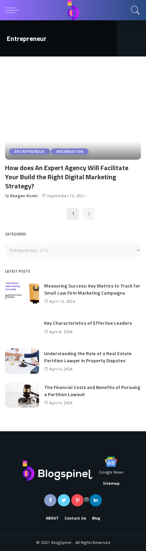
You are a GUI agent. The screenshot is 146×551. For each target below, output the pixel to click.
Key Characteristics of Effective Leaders (88, 322)
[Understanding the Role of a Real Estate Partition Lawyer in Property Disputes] (22, 361)
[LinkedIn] (96, 500)
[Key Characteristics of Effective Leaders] (22, 327)
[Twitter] (64, 500)
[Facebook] (50, 500)
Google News (111, 472)
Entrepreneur (29, 151)
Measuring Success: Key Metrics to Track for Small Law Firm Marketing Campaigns (92, 289)
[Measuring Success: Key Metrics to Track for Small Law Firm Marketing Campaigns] (22, 293)
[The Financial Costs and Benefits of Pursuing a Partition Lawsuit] (22, 395)
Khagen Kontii (24, 196)
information (70, 151)
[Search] (134, 10)
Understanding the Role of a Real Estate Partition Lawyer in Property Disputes (88, 357)
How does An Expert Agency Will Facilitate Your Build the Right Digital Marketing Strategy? (66, 176)
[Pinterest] (77, 500)
